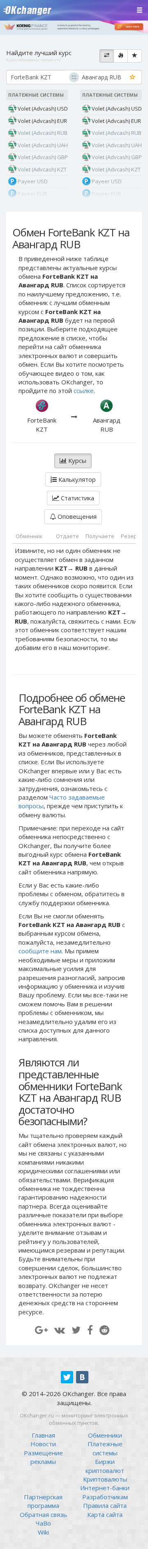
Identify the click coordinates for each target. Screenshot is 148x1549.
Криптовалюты (105, 1479)
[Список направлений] (106, 55)
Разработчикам (105, 1497)
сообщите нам (40, 951)
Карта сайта (105, 1514)
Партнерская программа (43, 1501)
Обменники (105, 1435)
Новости (43, 1444)
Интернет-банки (105, 1488)
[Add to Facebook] (90, 1329)
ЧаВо (43, 1523)
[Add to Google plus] (41, 1329)
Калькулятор (76, 479)
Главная (43, 1435)
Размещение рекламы (43, 1457)
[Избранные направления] (134, 55)
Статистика (76, 498)
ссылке (84, 390)
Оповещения (76, 516)
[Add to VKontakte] (59, 1329)
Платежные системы (105, 1448)
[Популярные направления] (120, 55)
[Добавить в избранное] (133, 77)
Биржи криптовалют (105, 1465)
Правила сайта (105, 1505)
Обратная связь (43, 1514)
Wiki (43, 1532)
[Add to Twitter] (76, 1329)
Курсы (76, 460)
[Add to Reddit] (104, 1329)
